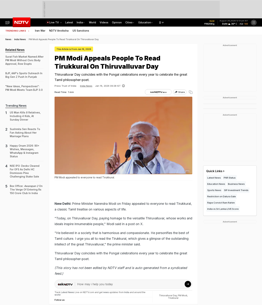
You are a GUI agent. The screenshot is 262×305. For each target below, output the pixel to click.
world (57, 294)
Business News (236, 183)
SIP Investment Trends (236, 190)
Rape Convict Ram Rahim (221, 202)
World (92, 22)
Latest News (214, 177)
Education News (216, 183)
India (80, 22)
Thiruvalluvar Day (168, 295)
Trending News (16, 105)
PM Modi (182, 295)
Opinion (117, 22)
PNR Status (230, 177)
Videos (104, 22)
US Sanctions (81, 30)
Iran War (40, 30)
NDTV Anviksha (59, 30)
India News (86, 85)
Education (144, 22)
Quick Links (214, 171)
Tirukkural (173, 298)
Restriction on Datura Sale (221, 196)
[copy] (190, 92)
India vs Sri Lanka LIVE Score (223, 208)
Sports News (214, 190)
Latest (69, 22)
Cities (128, 22)
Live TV (54, 22)
